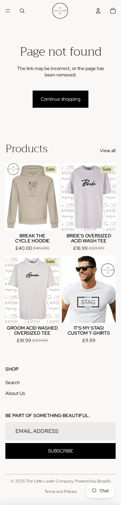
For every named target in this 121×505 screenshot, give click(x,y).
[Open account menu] (98, 10)
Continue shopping (60, 99)
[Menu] (7, 11)
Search (12, 382)
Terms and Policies (60, 491)
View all (108, 150)
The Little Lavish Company (49, 481)
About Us (15, 393)
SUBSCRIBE (60, 451)
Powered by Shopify (93, 481)
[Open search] (22, 10)
